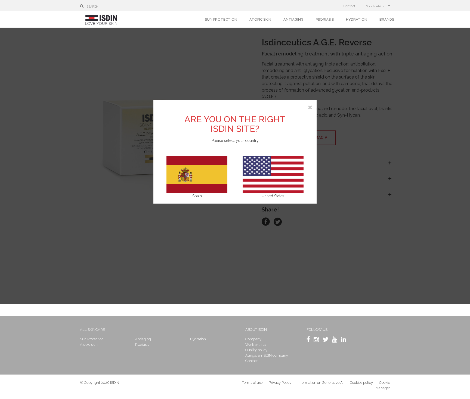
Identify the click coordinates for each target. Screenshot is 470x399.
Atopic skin (260, 19)
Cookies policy (361, 383)
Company (253, 339)
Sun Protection (221, 19)
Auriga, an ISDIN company (266, 355)
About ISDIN (256, 330)
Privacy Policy (280, 383)
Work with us (255, 344)
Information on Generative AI (321, 383)
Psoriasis (325, 19)
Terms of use (252, 383)
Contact (349, 6)
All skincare (92, 330)
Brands (386, 19)
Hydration (356, 19)
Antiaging (293, 19)
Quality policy (256, 350)
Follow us (317, 330)
